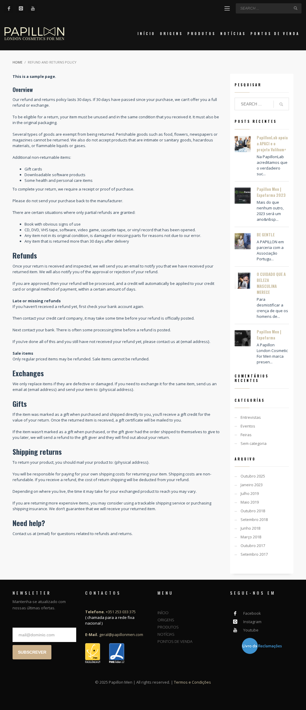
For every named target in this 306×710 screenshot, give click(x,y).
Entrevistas (251, 417)
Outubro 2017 (253, 545)
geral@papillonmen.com (114, 634)
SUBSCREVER (32, 652)
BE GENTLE (266, 235)
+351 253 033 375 (110, 611)
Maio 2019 (250, 502)
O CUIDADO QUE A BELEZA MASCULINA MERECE (271, 283)
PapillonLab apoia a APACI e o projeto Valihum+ (272, 143)
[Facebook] (8, 8)
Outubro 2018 (253, 510)
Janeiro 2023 (252, 484)
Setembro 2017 (254, 554)
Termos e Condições (192, 682)
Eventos (248, 426)
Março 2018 (251, 537)
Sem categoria (254, 443)
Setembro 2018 (254, 519)
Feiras (246, 434)
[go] (296, 8)
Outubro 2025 (253, 476)
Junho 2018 (250, 528)
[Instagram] (20, 8)
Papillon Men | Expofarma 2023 (271, 192)
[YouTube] (32, 8)
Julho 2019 (250, 493)
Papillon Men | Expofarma (269, 335)
